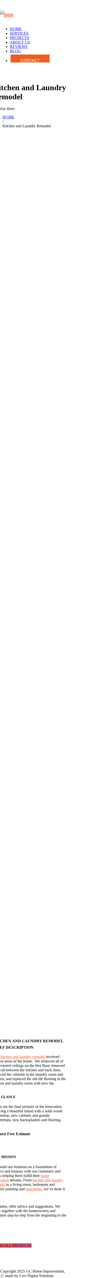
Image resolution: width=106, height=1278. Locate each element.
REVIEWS (19, 46)
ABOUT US (20, 42)
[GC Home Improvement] (7, 14)
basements (34, 1189)
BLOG (15, 51)
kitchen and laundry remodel (22, 1057)
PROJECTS (19, 38)
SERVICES (19, 33)
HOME (16, 29)
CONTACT (30, 60)
